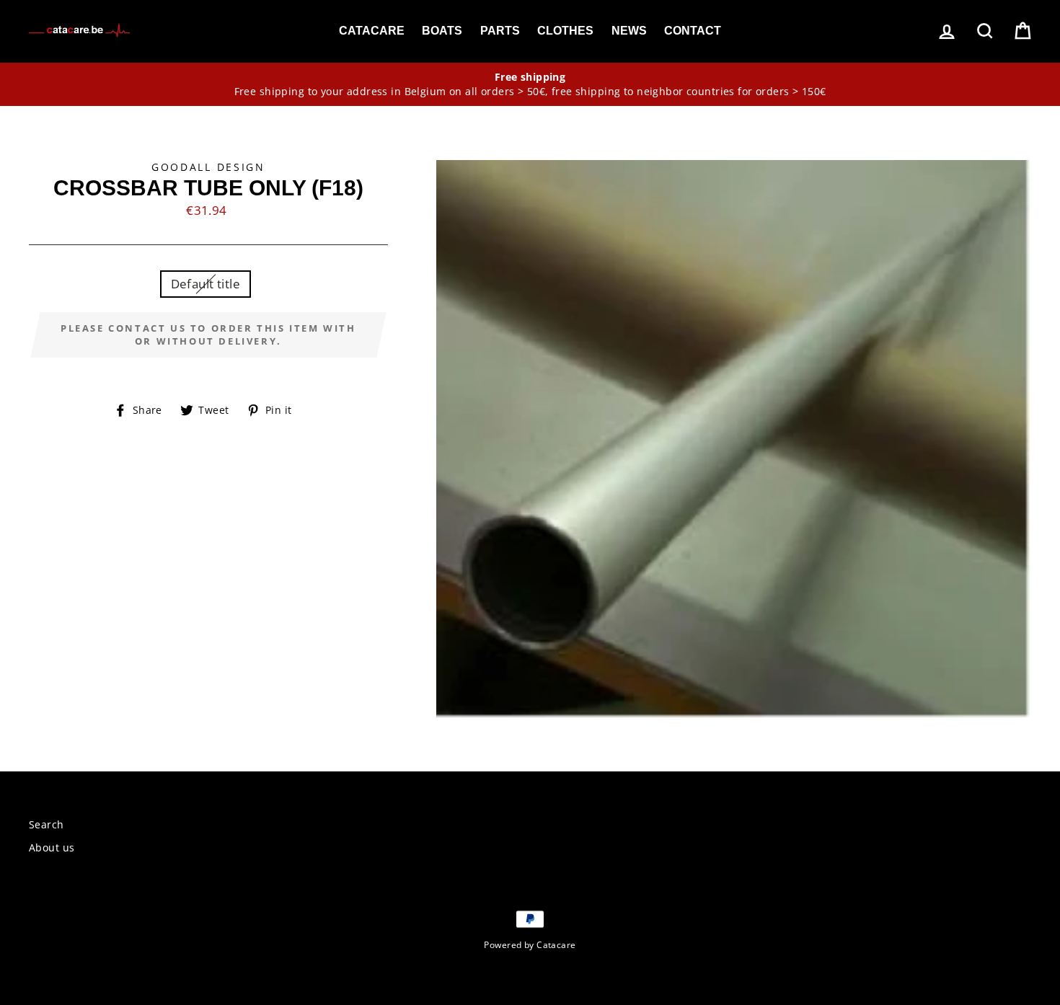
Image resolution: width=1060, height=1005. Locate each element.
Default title (206, 283)
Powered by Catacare (529, 944)
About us (51, 847)
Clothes (565, 31)
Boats (442, 31)
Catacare (372, 31)
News (629, 31)
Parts (500, 31)
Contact (692, 31)
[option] (530, 84)
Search (46, 824)
